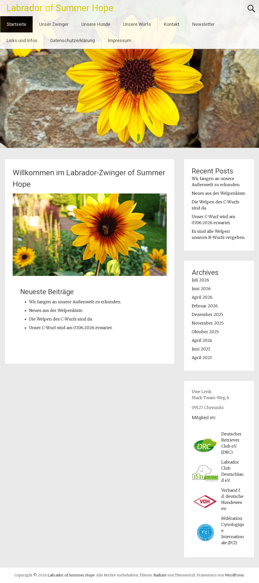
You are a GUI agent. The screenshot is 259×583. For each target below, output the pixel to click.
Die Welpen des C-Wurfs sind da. (61, 319)
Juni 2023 (201, 348)
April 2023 (202, 357)
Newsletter (203, 24)
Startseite (16, 24)
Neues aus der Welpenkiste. (56, 310)
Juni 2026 (201, 288)
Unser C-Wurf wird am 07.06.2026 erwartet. (71, 327)
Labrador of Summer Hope (59, 8)
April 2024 (202, 340)
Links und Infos (22, 40)
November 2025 (208, 323)
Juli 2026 (200, 279)
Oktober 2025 (205, 331)
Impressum (119, 40)
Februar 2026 (205, 305)
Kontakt (171, 24)
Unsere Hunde (95, 24)
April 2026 (202, 297)
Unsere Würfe (137, 24)
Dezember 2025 (207, 314)
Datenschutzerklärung (72, 40)
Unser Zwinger (54, 24)
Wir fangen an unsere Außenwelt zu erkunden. (75, 301)
